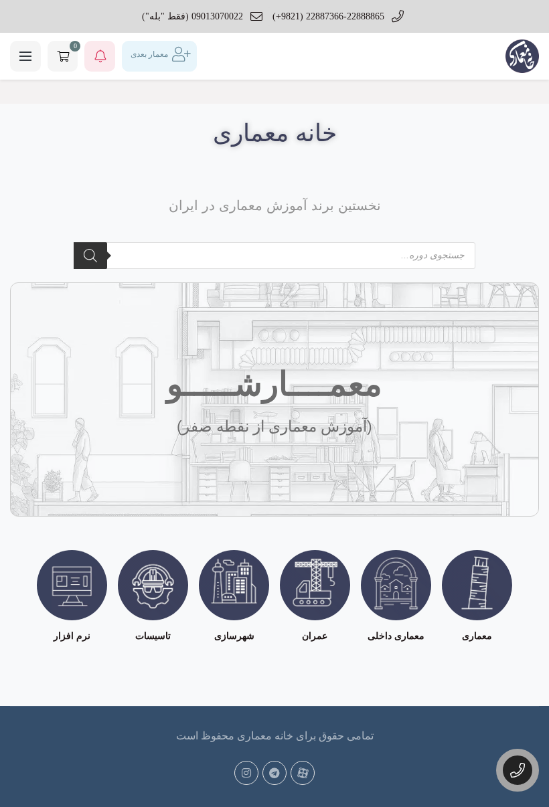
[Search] (90, 255)
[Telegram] (274, 773)
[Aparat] (303, 773)
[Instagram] (246, 773)
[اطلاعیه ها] (99, 56)
